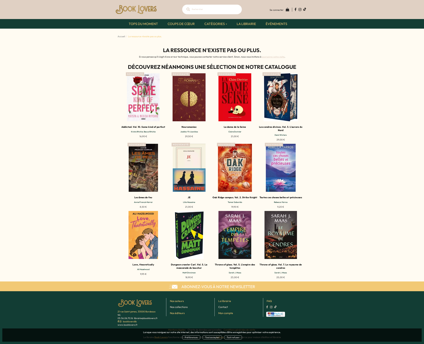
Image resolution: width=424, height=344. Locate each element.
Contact (223, 307)
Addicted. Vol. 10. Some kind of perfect (143, 126)
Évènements (276, 24)
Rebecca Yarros (281, 202)
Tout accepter (212, 337)
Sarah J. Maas (235, 272)
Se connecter (277, 9)
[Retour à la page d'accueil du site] (147, 9)
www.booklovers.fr (128, 324)
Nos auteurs (177, 301)
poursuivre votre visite (273, 56)
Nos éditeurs (177, 313)
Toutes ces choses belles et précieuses (281, 197)
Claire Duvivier (234, 131)
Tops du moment (143, 24)
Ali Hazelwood (143, 269)
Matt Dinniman (189, 272)
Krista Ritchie (137, 131)
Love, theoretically (143, 264)
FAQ (269, 301)
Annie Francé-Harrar (143, 202)
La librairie (246, 24)
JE (189, 197)
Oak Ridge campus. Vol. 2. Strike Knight (234, 197)
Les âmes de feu (143, 197)
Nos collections (179, 307)
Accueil (121, 36)
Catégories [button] (214, 24)
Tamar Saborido (235, 202)
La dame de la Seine (235, 126)
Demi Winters (281, 135)
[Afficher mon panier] (286, 9)
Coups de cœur (181, 24)
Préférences (191, 337)
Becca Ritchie (150, 131)
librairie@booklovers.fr (146, 318)
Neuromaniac (189, 126)
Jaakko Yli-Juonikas (189, 131)
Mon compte (225, 313)
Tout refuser (233, 337)
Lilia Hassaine (189, 202)
